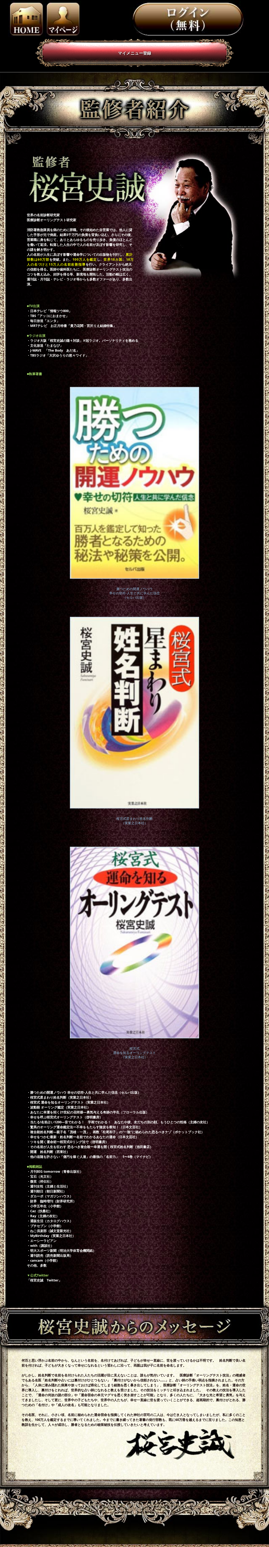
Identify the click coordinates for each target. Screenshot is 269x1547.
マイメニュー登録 (134, 53)
